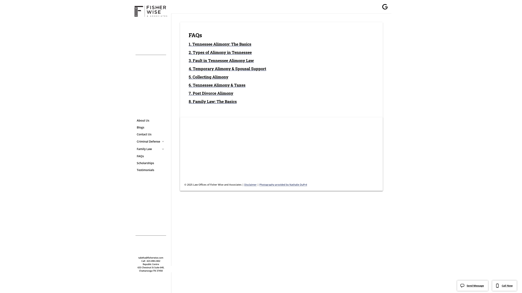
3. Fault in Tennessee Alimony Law (221, 60)
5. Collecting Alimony (208, 76)
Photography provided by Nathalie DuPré (283, 184)
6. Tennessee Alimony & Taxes (217, 85)
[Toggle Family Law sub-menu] (162, 149)
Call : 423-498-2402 (150, 260)
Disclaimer (250, 184)
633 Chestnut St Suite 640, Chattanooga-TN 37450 (151, 269)
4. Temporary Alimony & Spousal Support (227, 68)
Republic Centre (151, 264)
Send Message (475, 285)
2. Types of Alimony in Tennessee (220, 52)
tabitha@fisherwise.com (150, 257)
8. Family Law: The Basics (213, 101)
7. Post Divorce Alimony (211, 93)
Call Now (507, 285)
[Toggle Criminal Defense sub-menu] (162, 141)
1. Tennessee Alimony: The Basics (220, 44)
